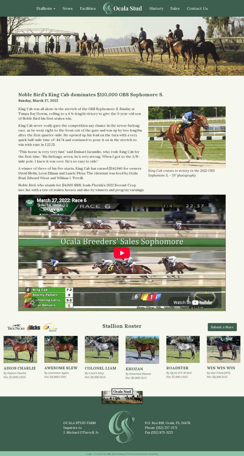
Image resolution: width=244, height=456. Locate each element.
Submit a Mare (222, 327)
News (67, 8)
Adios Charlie (20, 368)
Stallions (44, 8)
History (156, 8)
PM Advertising (115, 454)
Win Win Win (221, 367)
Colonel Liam (100, 368)
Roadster (177, 367)
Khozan (134, 368)
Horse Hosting (150, 454)
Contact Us (197, 8)
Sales (175, 8)
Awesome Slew (60, 367)
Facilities (88, 8)
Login (89, 454)
